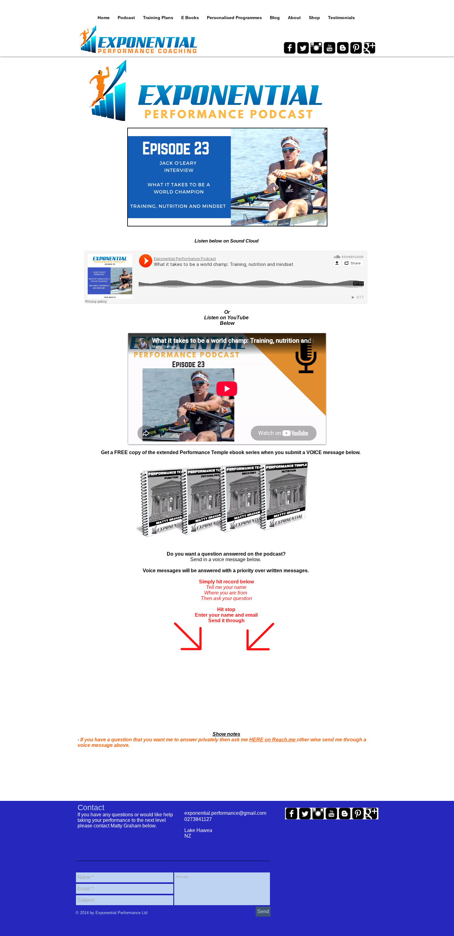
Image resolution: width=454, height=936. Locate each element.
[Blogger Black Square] (343, 48)
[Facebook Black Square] (290, 48)
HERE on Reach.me (273, 739)
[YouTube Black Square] (329, 48)
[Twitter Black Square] (303, 48)
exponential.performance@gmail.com (225, 813)
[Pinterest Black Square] (356, 48)
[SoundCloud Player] (225, 277)
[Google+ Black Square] (369, 48)
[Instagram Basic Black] (316, 48)
